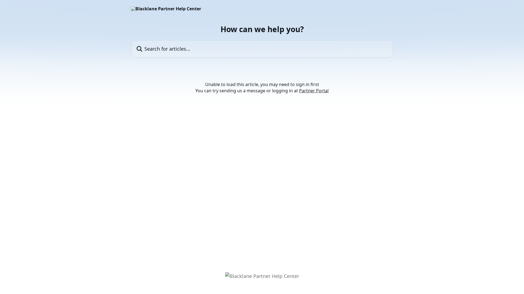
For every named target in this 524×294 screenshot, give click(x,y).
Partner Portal (314, 91)
